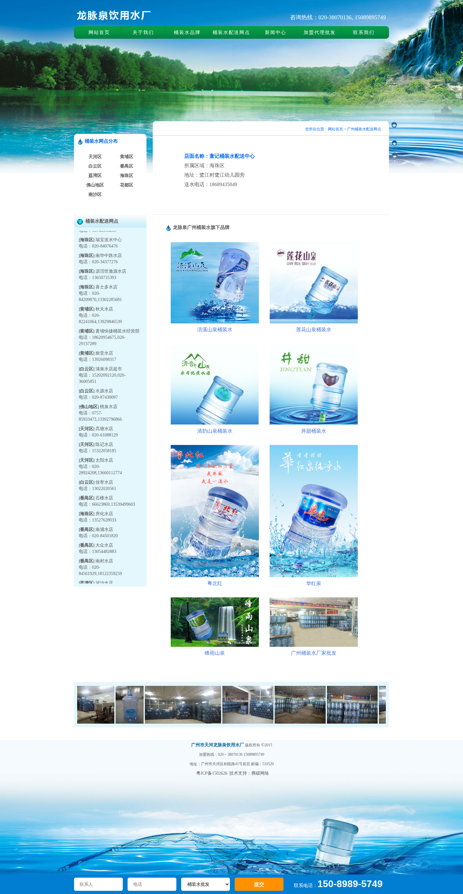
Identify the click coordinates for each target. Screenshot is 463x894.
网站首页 (99, 32)
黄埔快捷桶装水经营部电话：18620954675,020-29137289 (109, 321)
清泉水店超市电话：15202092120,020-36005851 (102, 359)
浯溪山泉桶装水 (214, 329)
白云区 (86, 352)
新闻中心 (275, 32)
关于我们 (143, 32)
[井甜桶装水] (314, 423)
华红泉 (313, 583)
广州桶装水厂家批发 (313, 653)
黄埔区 (86, 293)
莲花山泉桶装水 (313, 329)
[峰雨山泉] (215, 645)
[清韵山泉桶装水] (215, 423)
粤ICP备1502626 (211, 773)
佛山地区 (89, 390)
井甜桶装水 (313, 431)
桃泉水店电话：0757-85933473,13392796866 (100, 397)
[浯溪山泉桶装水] (215, 322)
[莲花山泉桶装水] (314, 322)
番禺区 (86, 482)
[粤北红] (215, 575)
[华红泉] (314, 575)
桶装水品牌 (187, 32)
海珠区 (86, 239)
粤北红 (214, 583)
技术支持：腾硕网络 (249, 773)
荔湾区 (86, 567)
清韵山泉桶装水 (214, 431)
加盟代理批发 (320, 32)
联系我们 (363, 32)
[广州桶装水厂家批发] (314, 645)
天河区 (86, 412)
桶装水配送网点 (231, 32)
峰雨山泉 (215, 653)
